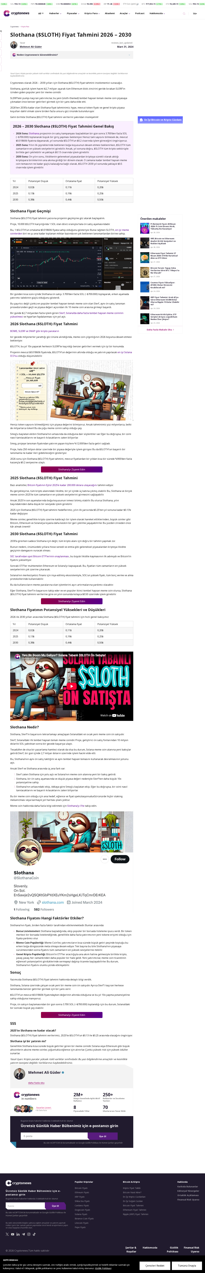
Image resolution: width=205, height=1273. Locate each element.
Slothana (34, 133)
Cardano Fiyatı (82, 1205)
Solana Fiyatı (81, 1214)
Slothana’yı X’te (75, 805)
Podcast (140, 13)
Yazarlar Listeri (43, 1107)
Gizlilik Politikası (172, 1249)
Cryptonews (14, 27)
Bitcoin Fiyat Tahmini (133, 1205)
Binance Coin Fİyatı (84, 1218)
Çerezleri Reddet (155, 1265)
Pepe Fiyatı (80, 1227)
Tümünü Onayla (187, 1265)
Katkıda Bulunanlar (187, 1186)
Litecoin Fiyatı (81, 1223)
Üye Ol (102, 1136)
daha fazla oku (36, 1082)
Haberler (54, 13)
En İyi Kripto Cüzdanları (134, 1197)
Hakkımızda (156, 13)
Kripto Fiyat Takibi (131, 1188)
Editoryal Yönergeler (188, 1191)
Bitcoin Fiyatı (81, 1188)
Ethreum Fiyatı (82, 1192)
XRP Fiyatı (79, 1197)
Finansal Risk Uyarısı (188, 1199)
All (39, 13)
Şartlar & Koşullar (130, 1249)
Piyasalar (72, 13)
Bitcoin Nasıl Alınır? (132, 1192)
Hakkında (182, 1181)
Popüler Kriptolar (84, 1181)
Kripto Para (91, 13)
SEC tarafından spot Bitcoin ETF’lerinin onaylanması (39, 556)
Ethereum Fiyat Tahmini (134, 1210)
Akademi (110, 13)
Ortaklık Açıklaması (188, 1195)
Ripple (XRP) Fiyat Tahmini (135, 1214)
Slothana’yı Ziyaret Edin (71, 469)
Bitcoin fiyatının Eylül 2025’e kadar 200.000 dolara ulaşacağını (62, 485)
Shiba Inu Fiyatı (82, 1201)
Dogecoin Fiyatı (82, 1210)
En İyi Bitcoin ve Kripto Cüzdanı (163, 119)
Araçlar (124, 13)
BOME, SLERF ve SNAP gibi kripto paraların (34, 331)
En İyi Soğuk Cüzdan (133, 1201)
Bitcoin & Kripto (131, 1181)
